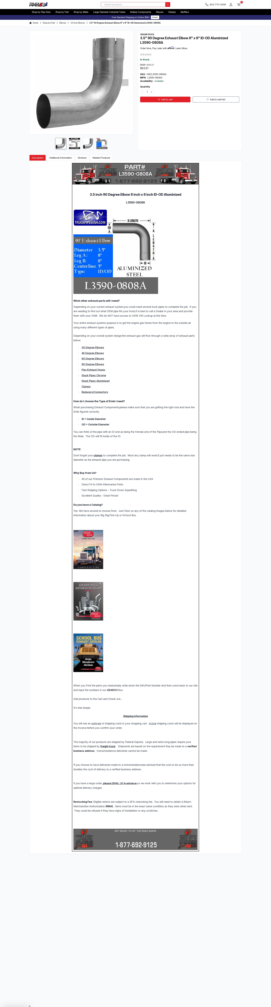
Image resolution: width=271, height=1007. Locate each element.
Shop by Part (62, 12)
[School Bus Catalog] (135, 653)
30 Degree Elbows (93, 347)
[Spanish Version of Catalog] (135, 601)
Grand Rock (147, 34)
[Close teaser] (29, 999)
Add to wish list (217, 99)
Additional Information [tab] (60, 157)
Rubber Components (140, 12)
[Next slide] (125, 82)
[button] (16, 1003)
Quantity (145, 86)
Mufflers (185, 12)
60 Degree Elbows (93, 358)
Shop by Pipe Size (41, 12)
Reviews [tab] (82, 157)
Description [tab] (37, 157)
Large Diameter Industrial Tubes (109, 12)
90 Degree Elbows (93, 364)
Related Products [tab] (101, 157)
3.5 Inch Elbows (78, 23)
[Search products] (167, 4)
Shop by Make (81, 12)
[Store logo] (38, 4)
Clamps (172, 12)
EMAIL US (117, 783)
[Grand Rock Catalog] (135, 549)
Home (35, 23)
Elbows (159, 12)
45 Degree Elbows (93, 353)
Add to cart (167, 99)
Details (155, 17)
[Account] (231, 4)
